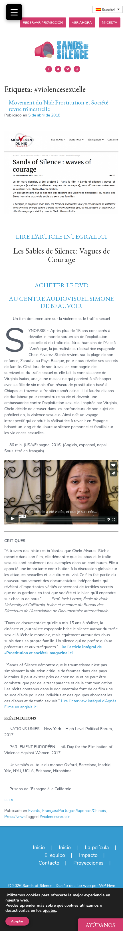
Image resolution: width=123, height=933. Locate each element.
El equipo (55, 855)
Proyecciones (88, 862)
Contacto (49, 862)
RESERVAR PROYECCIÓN (43, 22)
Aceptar (17, 921)
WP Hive (107, 885)
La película (97, 847)
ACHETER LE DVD (61, 285)
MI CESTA (109, 22)
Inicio (39, 847)
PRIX (8, 799)
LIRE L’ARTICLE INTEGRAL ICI (61, 236)
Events (34, 810)
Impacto (88, 855)
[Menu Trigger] (14, 12)
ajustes (49, 910)
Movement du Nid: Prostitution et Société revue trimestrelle (58, 105)
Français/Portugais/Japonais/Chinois (74, 810)
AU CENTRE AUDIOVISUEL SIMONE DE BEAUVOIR (61, 302)
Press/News (15, 816)
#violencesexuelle (55, 816)
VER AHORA (82, 22)
